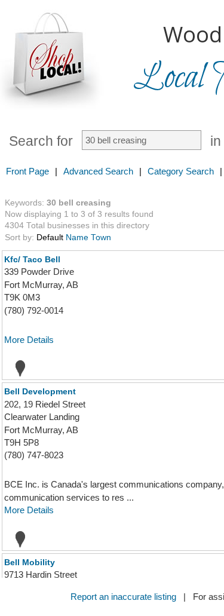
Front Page (27, 171)
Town (101, 237)
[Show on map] (16, 368)
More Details (29, 340)
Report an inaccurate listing (123, 597)
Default (49, 237)
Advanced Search (98, 171)
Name (77, 237)
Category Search (181, 171)
